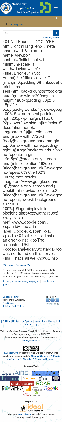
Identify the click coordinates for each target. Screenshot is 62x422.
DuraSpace (8, 303)
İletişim (6, 306)
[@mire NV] (52, 301)
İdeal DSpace (24, 414)
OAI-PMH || (31, 324)
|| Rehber (14, 321)
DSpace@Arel (16, 24)
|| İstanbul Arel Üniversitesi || (46, 321)
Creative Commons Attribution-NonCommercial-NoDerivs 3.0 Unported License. (34, 357)
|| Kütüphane (25, 321)
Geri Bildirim (18, 306)
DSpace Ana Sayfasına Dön (16, 265)
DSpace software (11, 296)
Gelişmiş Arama (51, 37)
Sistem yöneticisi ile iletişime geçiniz (21, 281)
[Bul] (56, 33)
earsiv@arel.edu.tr (31, 340)
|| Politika (5, 321)
